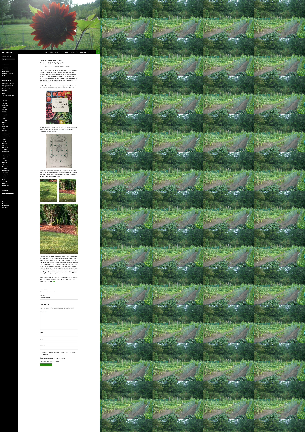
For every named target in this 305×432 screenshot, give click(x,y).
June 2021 (4, 109)
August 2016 (5, 116)
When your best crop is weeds (47, 290)
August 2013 (5, 137)
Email (42, 339)
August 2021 (5, 105)
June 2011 (4, 177)
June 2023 (4, 103)
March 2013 (5, 147)
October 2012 (5, 153)
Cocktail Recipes (74, 52)
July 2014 (4, 128)
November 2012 (5, 151)
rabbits (55, 60)
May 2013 (4, 143)
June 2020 (4, 113)
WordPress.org (5, 207)
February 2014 (5, 132)
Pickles (3, 75)
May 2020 (4, 115)
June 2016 (4, 120)
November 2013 (5, 134)
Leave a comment (65, 66)
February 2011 (5, 185)
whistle (3, 83)
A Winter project (5, 67)
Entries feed (4, 203)
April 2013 (4, 145)
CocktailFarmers (54, 66)
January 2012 (5, 168)
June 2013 (4, 141)
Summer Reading (5, 71)
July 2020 (4, 111)
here (53, 281)
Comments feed (5, 205)
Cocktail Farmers (7, 52)
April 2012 (4, 164)
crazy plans (43, 60)
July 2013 (4, 139)
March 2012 (5, 166)
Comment (43, 312)
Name (42, 332)
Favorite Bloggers (48, 52)
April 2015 (4, 124)
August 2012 (5, 156)
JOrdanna (4, 95)
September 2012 (5, 155)
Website (42, 345)
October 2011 (5, 172)
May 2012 (4, 162)
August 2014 (5, 126)
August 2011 (5, 174)
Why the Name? (64, 52)
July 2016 (4, 118)
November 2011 (5, 170)
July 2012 (4, 158)
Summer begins (11, 95)
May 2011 (4, 179)
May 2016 (4, 122)
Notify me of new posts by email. (50, 361)
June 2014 (4, 130)
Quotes (93, 52)
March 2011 (5, 183)
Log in (3, 201)
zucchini (60, 60)
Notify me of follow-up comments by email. (53, 358)
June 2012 (4, 160)
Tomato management (45, 296)
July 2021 (4, 107)
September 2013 (5, 136)
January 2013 (5, 149)
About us (57, 52)
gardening (50, 60)
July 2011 (4, 176)
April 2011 (4, 181)
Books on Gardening (85, 52)
